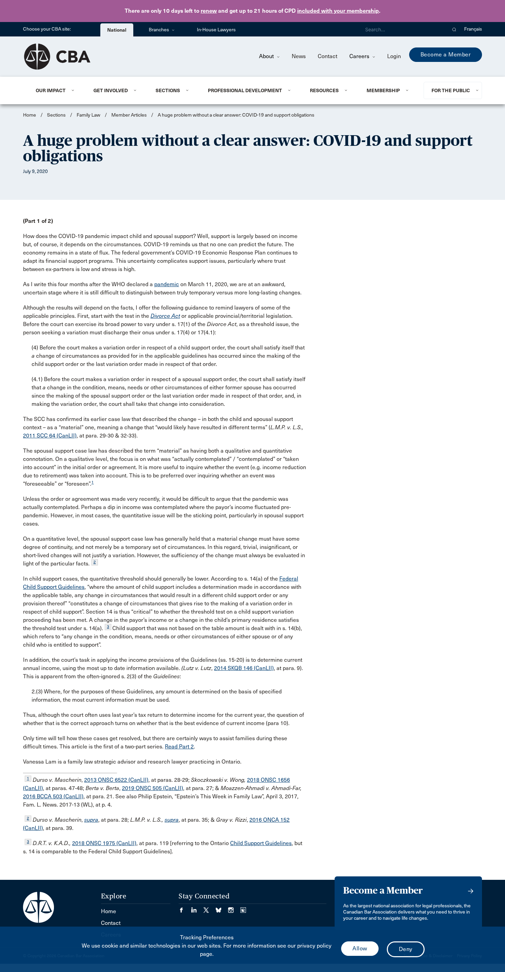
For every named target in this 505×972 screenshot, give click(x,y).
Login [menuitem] (394, 56)
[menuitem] (56, 90)
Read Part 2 (179, 746)
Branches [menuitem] (159, 30)
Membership (383, 90)
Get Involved (110, 90)
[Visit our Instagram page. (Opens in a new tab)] (234, 908)
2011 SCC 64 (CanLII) (50, 435)
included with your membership (338, 11)
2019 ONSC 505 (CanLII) (152, 788)
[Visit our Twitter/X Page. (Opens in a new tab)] (209, 908)
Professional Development (245, 90)
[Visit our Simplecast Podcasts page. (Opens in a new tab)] (243, 908)
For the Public (450, 90)
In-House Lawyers (216, 30)
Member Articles (129, 115)
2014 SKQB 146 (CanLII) (244, 668)
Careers (360, 56)
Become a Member (445, 54)
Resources (324, 90)
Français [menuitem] (473, 29)
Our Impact (51, 90)
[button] (454, 29)
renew (209, 11)
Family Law (88, 115)
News (299, 56)
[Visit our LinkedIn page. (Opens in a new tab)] (197, 908)
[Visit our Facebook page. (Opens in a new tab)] (185, 908)
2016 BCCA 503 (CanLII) (53, 796)
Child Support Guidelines (261, 843)
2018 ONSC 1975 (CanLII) (104, 843)
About (267, 56)
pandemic (166, 284)
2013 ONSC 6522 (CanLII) (116, 780)
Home (29, 115)
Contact (327, 56)
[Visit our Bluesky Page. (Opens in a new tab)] (222, 908)
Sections (168, 90)
